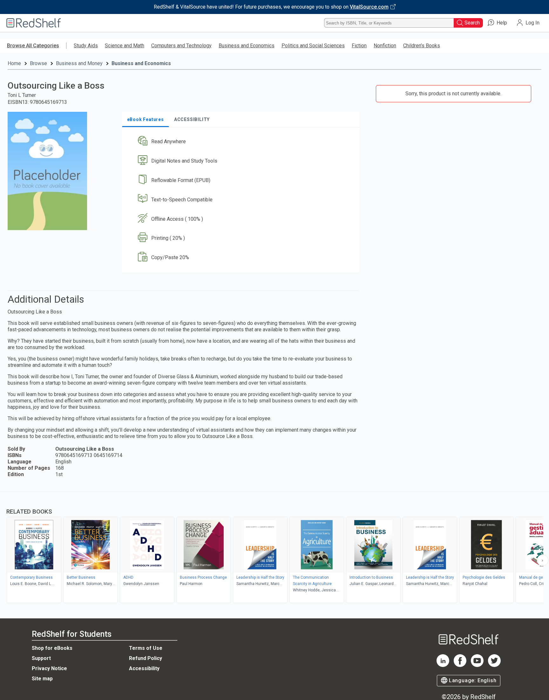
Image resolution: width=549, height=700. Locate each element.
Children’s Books (421, 46)
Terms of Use (145, 648)
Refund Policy (145, 658)
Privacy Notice (49, 668)
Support (41, 658)
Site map (42, 679)
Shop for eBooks (52, 648)
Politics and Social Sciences (313, 46)
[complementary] (274, 548)
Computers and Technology (181, 46)
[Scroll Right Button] (542, 560)
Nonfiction (385, 46)
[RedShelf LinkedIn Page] (443, 665)
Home (14, 63)
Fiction (359, 46)
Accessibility (144, 668)
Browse (38, 63)
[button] (242, 141)
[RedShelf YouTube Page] (477, 665)
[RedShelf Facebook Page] (460, 665)
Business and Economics (246, 46)
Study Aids (86, 46)
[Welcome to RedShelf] (34, 23)
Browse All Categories (33, 46)
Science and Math (124, 46)
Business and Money (79, 63)
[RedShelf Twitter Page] (494, 665)
